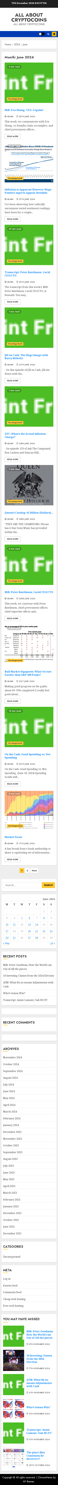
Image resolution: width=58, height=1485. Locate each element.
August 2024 (10, 1077)
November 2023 (12, 1138)
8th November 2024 (39, 1344)
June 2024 (9, 1091)
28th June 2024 (27, 116)
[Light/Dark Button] (42, 34)
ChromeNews (45, 1477)
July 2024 (8, 1084)
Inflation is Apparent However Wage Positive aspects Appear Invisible (28, 191)
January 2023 (11, 1206)
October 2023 (11, 1145)
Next (34, 870)
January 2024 (11, 1125)
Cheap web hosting (14, 1299)
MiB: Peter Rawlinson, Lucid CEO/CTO (29, 592)
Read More (12, 136)
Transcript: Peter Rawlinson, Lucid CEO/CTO (27, 274)
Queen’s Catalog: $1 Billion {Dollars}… (29, 512)
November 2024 (12, 1057)
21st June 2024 (27, 681)
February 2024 (11, 1118)
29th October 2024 (39, 1465)
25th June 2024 (27, 282)
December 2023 (12, 1132)
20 (29, 931)
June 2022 (9, 1226)
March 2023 (10, 1192)
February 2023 (11, 1199)
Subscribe (54, 34)
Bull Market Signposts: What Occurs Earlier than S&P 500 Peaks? (28, 673)
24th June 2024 (27, 365)
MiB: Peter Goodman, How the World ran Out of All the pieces (40, 1335)
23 (51, 931)
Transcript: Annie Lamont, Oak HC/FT (25, 1000)
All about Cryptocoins (29, 17)
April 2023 (9, 1186)
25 (14, 937)
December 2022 (12, 1213)
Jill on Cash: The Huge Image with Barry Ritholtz (26, 356)
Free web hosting (13, 1305)
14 (36, 924)
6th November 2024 (39, 1393)
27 (29, 937)
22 (44, 931)
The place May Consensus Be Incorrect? (35, 1456)
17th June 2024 (27, 843)
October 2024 (11, 1064)
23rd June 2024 (27, 443)
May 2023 (8, 1179)
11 (14, 924)
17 (7, 931)
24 (7, 937)
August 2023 (10, 1159)
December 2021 (12, 1233)
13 (29, 924)
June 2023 (9, 1172)
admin (10, 116)
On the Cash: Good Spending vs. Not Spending (27, 756)
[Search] (48, 34)
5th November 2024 (39, 1414)
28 (36, 937)
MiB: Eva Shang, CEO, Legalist (24, 110)
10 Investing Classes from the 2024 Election (28, 975)
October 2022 (11, 1220)
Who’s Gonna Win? (14, 993)
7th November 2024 (39, 1368)
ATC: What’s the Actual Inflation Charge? (25, 435)
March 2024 (10, 1111)
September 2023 (12, 1152)
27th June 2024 (27, 199)
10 (7, 924)
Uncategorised (15, 98)
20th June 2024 (27, 764)
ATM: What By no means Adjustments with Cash (39, 1383)
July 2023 (8, 1165)
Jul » (53, 943)
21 (36, 931)
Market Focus (13, 837)
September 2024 (12, 1071)
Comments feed (12, 1292)
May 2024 (8, 1098)
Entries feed (10, 1285)
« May (6, 943)
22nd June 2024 (27, 599)
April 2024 (9, 1105)
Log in (7, 1278)
